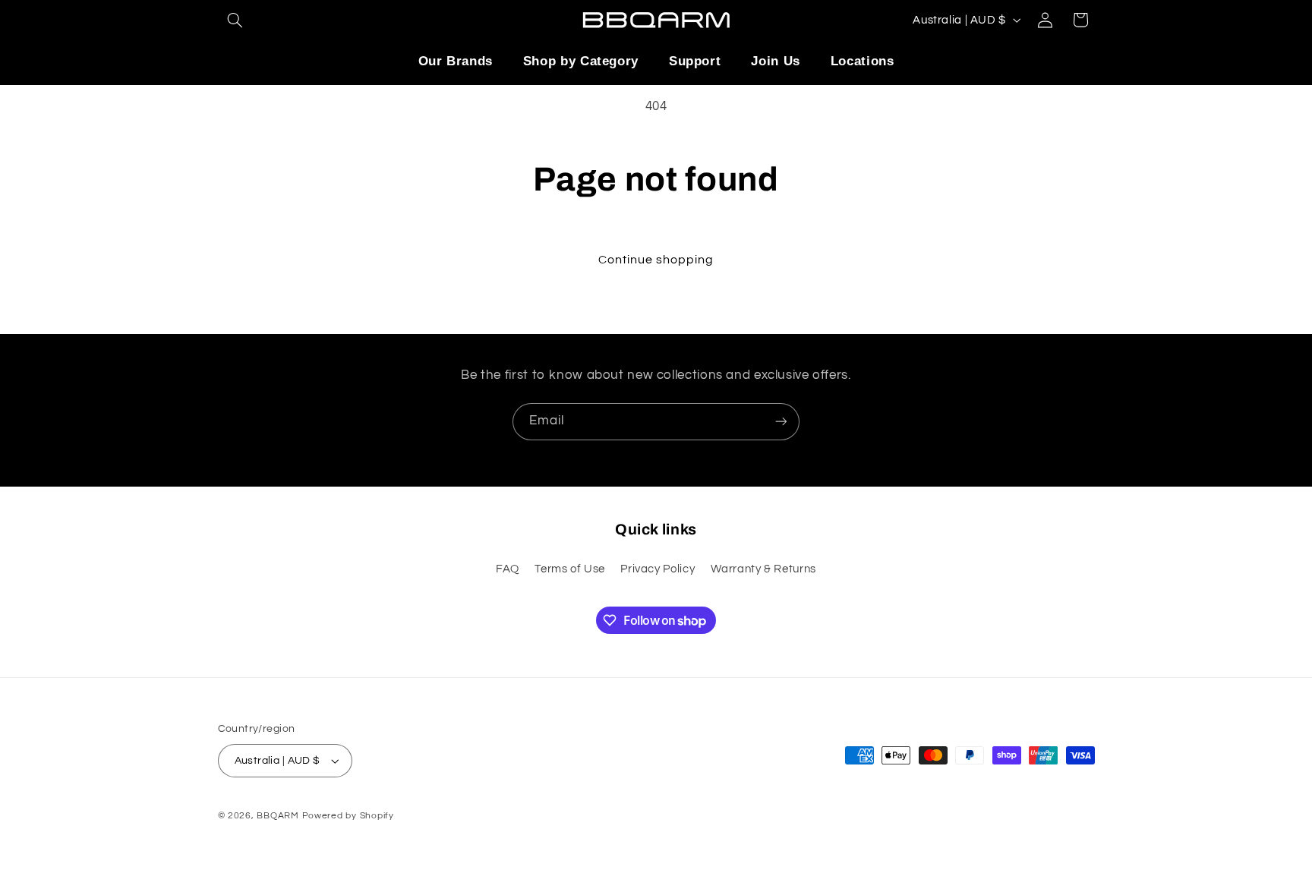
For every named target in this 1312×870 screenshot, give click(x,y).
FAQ (507, 569)
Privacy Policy (657, 569)
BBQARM (279, 816)
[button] (235, 19)
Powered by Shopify (348, 816)
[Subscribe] (781, 421)
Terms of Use (570, 569)
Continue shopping (656, 260)
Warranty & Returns (763, 569)
